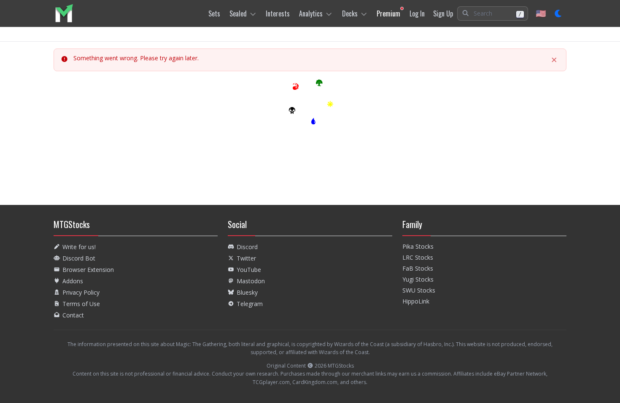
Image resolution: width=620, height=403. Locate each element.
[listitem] (64, 13)
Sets (214, 13)
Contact (73, 315)
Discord (247, 247)
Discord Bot (78, 258)
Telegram (250, 304)
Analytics (311, 13)
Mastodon (251, 281)
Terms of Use (81, 304)
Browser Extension (88, 270)
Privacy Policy (81, 292)
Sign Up (443, 13)
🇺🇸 (541, 13)
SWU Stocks (418, 290)
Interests (278, 13)
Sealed (238, 13)
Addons (72, 281)
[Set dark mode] (558, 13)
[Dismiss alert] (554, 60)
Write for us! (79, 247)
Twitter (246, 258)
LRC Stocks (417, 257)
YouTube (249, 270)
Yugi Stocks (418, 279)
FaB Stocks (417, 268)
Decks (350, 13)
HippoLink (415, 301)
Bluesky (247, 292)
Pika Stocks (418, 246)
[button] (492, 13)
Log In (417, 13)
